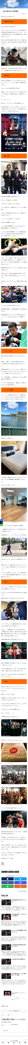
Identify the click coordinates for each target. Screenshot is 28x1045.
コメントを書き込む (14, 1010)
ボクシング (5, 871)
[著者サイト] (7, 878)
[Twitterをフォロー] (20, 878)
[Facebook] (1, 520)
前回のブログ (4, 16)
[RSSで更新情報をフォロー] (20, 886)
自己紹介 (11, 871)
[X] (1, 522)
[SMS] (1, 525)
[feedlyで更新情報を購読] (7, 886)
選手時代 (17, 871)
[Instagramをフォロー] (20, 882)
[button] (25, 484)
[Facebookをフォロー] (7, 882)
